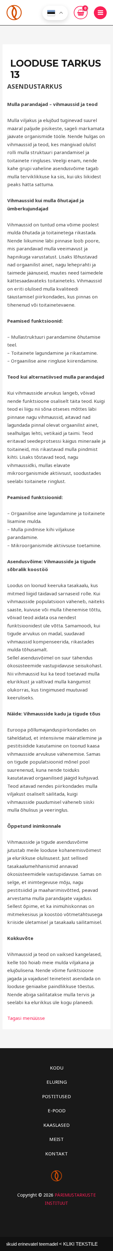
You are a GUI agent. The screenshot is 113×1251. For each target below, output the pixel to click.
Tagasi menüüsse (26, 1018)
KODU (56, 1068)
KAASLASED (56, 1125)
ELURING (56, 1082)
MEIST (56, 1139)
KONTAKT (56, 1153)
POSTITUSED (56, 1096)
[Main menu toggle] (100, 12)
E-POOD (57, 1110)
